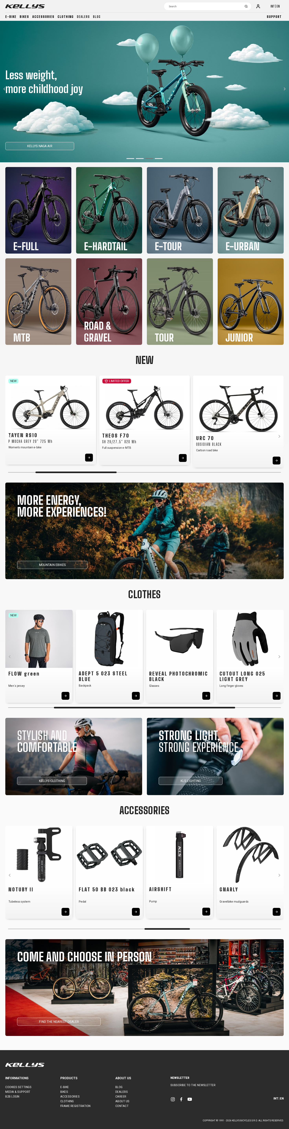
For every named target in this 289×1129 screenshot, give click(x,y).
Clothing (66, 16)
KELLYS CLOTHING (52, 781)
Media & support (17, 1091)
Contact (122, 1106)
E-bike (11, 16)
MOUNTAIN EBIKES (52, 565)
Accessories (43, 16)
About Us (122, 1101)
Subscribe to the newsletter (193, 1085)
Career (120, 1096)
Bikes (24, 16)
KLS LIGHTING (190, 781)
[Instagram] (172, 1099)
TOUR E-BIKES (65, 146)
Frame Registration (75, 1106)
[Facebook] (181, 1099)
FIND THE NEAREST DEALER (59, 1022)
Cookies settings (18, 1087)
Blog (97, 16)
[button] (130, 158)
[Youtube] (189, 1099)
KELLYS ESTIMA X (26, 146)
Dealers (83, 16)
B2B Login (12, 1096)
